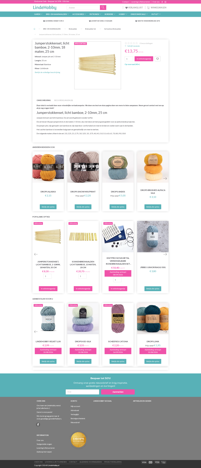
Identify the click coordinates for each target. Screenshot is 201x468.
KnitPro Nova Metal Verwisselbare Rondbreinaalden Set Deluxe (118, 261)
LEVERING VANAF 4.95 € (54, 21)
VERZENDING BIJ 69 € (152, 21)
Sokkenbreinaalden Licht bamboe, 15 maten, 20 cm (83, 264)
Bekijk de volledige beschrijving (47, 72)
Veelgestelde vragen (44, 444)
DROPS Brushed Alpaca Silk (153, 191)
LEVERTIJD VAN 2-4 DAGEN (101, 21)
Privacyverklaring (113, 462)
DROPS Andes (118, 191)
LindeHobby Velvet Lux (48, 341)
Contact (125, 2)
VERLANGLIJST (135, 7)
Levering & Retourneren (140, 2)
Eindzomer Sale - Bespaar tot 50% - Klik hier (51, 1)
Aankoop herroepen (44, 452)
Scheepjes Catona (118, 341)
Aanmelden (117, 391)
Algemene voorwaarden (91, 462)
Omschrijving (44, 100)
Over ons (156, 2)
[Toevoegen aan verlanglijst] (158, 58)
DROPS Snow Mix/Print (83, 191)
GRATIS (140, 21)
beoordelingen (146, 43)
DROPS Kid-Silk (83, 341)
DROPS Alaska (48, 191)
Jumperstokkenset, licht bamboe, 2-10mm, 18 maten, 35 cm (48, 264)
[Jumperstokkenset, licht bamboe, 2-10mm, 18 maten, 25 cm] (97, 64)
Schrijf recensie (133, 46)
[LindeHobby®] (44, 7)
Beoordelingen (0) (63, 100)
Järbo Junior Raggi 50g (153, 267)
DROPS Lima (153, 341)
